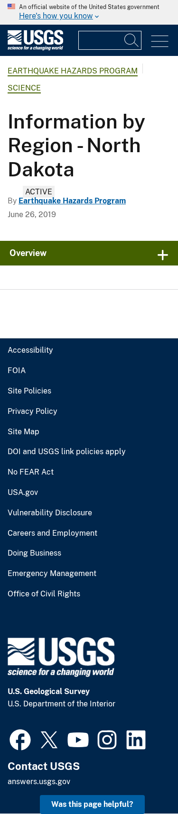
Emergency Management (52, 573)
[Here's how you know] (89, 12)
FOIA (17, 370)
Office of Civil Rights (44, 594)
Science (24, 87)
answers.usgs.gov (39, 781)
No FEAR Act (31, 472)
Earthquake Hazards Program (73, 70)
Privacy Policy (32, 411)
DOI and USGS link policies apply (67, 452)
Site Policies (29, 391)
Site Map (23, 432)
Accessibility (30, 350)
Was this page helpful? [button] (92, 804)
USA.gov (23, 492)
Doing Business (34, 553)
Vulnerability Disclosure (50, 513)
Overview (28, 253)
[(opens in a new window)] (20, 738)
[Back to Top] (143, 779)
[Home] (35, 48)
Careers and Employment (52, 533)
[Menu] (159, 41)
